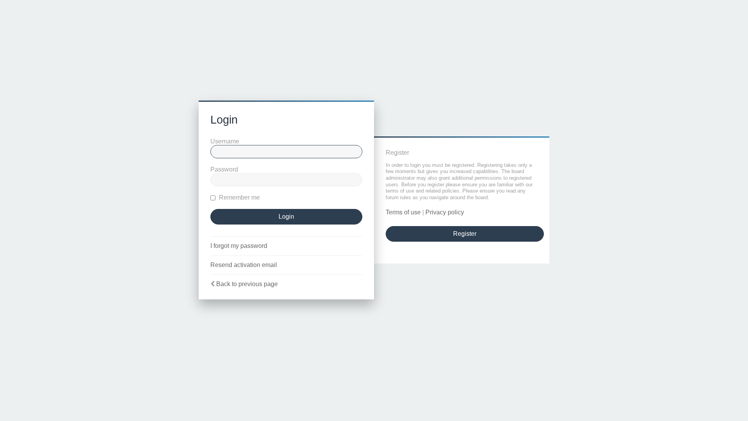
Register (464, 233)
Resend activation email (243, 265)
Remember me (238, 197)
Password (224, 169)
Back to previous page (247, 284)
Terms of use (403, 212)
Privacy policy (444, 212)
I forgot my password (238, 245)
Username (224, 141)
